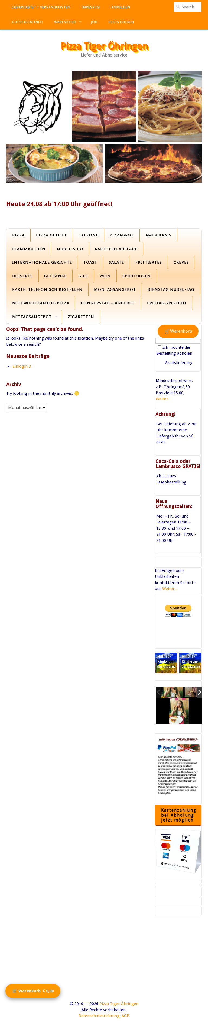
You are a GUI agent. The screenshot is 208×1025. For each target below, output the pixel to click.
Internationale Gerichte (42, 262)
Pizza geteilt (51, 235)
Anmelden (120, 7)
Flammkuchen (29, 248)
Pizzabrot (122, 235)
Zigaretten (81, 316)
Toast (90, 262)
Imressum (91, 7)
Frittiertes (148, 262)
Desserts (22, 275)
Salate (116, 262)
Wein (105, 275)
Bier (83, 275)
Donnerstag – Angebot (108, 303)
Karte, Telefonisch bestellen (47, 289)
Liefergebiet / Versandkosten (41, 7)
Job (94, 22)
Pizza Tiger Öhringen (104, 45)
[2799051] (172, 692)
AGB (125, 1015)
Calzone (88, 235)
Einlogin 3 (21, 366)
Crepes (181, 262)
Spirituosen (136, 275)
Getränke (55, 275)
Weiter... (163, 399)
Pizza (18, 235)
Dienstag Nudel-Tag (171, 289)
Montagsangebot (115, 289)
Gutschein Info (27, 22)
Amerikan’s (158, 235)
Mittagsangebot (32, 316)
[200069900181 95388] (195, 692)
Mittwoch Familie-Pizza (40, 303)
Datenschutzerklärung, (100, 1015)
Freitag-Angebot (167, 303)
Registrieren (121, 22)
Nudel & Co (70, 248)
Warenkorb (65, 22)
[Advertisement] (104, 963)
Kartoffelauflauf (116, 248)
